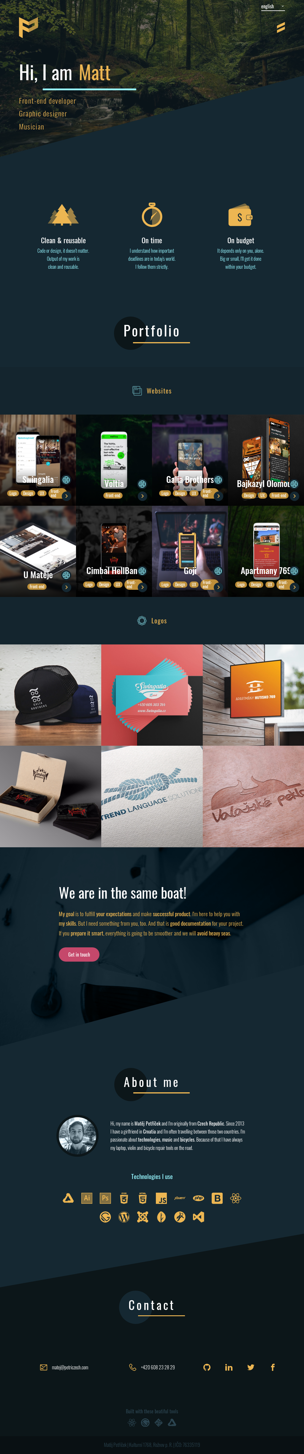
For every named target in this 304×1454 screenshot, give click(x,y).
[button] (38, 460)
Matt (95, 71)
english (267, 6)
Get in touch (79, 954)
